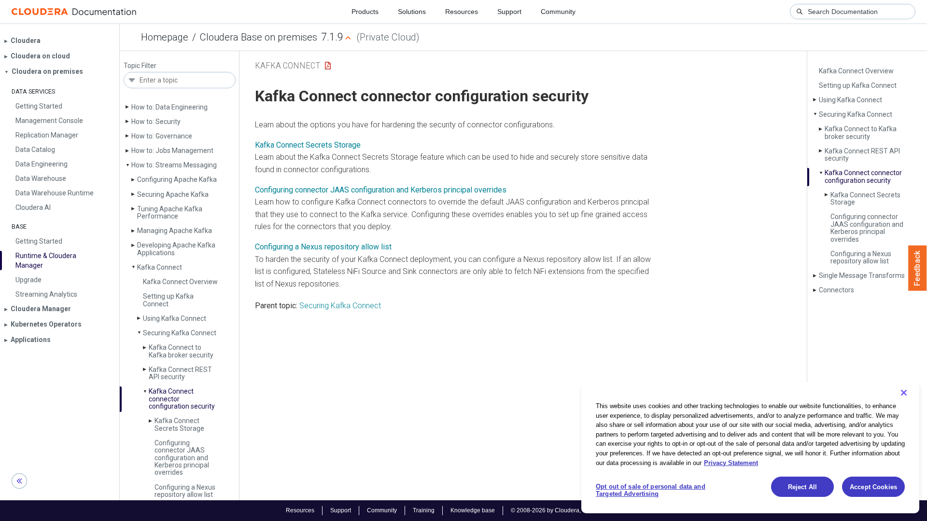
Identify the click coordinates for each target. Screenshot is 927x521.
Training (424, 510)
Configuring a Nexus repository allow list (184, 490)
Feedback (917, 268)
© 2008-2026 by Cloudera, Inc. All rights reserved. (576, 510)
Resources (461, 11)
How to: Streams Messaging (174, 165)
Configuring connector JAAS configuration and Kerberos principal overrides (181, 458)
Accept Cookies (873, 487)
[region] (750, 447)
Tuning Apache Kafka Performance (169, 212)
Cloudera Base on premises (258, 37)
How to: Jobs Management (172, 150)
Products (365, 11)
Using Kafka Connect (174, 318)
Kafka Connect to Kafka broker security (181, 350)
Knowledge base (472, 510)
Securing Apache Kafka (173, 194)
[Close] (903, 392)
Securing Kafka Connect (179, 333)
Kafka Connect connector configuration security (863, 176)
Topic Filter (140, 65)
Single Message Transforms (862, 275)
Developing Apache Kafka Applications (176, 248)
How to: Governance (161, 136)
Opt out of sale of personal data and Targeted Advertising (650, 490)
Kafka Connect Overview (180, 282)
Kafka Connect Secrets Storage (179, 424)
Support (509, 11)
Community (558, 11)
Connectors (836, 290)
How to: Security (156, 121)
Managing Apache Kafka (174, 230)
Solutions (412, 11)
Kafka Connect (159, 267)
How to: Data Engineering (169, 107)
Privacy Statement (731, 462)
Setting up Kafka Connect (168, 299)
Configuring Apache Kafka (177, 179)
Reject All (802, 487)
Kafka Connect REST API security (180, 373)
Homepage (164, 37)
